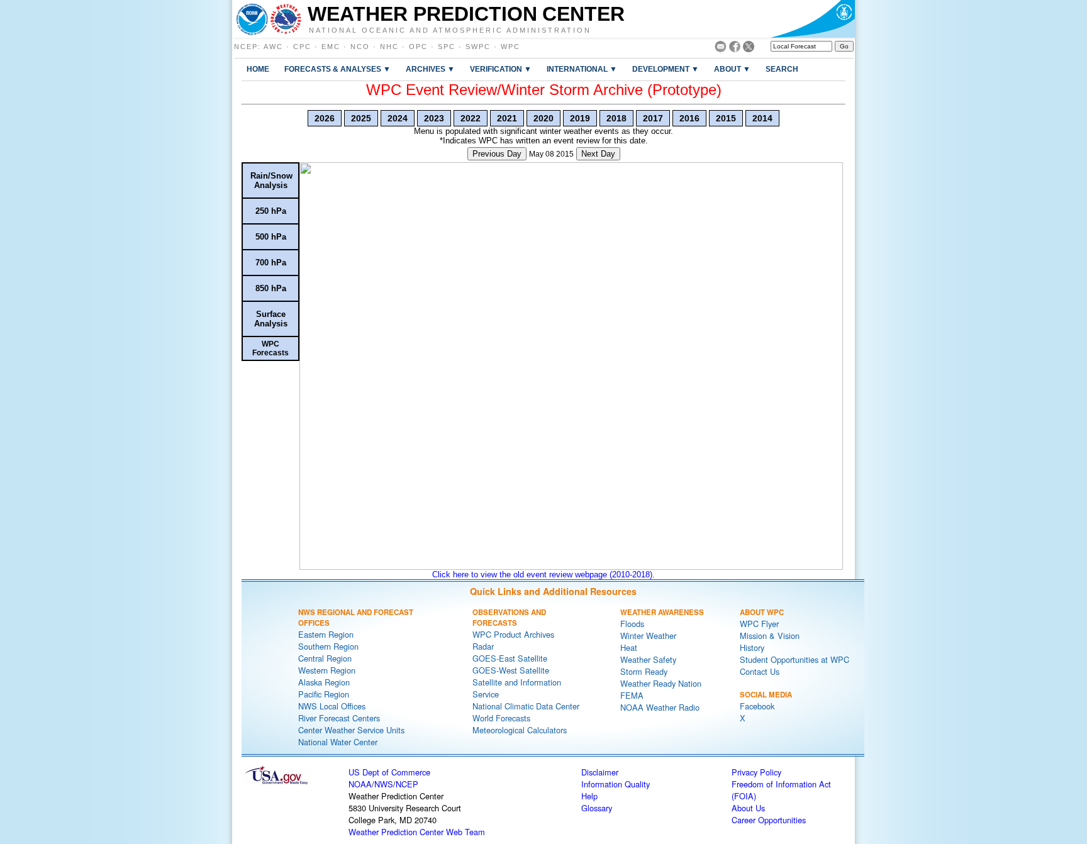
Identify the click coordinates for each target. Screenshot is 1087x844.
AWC (273, 46)
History (752, 647)
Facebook (757, 706)
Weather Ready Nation (660, 683)
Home (258, 69)
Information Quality (615, 784)
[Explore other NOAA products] (252, 19)
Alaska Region (324, 682)
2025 (361, 118)
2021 (507, 118)
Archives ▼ (430, 69)
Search (782, 69)
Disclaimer (599, 772)
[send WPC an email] (721, 48)
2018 (616, 118)
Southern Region (328, 646)
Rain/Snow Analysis (271, 180)
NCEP (246, 46)
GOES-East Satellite (509, 658)
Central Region (325, 658)
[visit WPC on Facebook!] (734, 48)
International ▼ (582, 69)
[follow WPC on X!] (748, 48)
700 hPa (270, 262)
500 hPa (270, 237)
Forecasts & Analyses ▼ (337, 69)
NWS (383, 784)
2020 (543, 118)
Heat (628, 647)
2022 (470, 118)
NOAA (360, 784)
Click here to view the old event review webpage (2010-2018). (543, 574)
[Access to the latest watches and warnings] (286, 19)
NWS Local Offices (331, 706)
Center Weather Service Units (351, 730)
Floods (632, 624)
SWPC (478, 46)
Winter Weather (648, 635)
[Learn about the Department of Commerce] (812, 19)
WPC (510, 46)
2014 (762, 118)
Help (589, 796)
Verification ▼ (501, 69)
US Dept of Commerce (389, 772)
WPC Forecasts (270, 348)
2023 (434, 118)
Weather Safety (648, 659)
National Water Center (337, 742)
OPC (418, 46)
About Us (748, 808)
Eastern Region (326, 634)
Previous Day (496, 153)
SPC (446, 46)
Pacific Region (323, 694)
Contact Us (759, 671)
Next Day (598, 153)
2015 (726, 118)
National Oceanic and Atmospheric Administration (450, 29)
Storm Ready (643, 671)
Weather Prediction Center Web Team (416, 832)
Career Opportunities (769, 820)
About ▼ (732, 69)
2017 (653, 118)
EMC (330, 46)
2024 (397, 118)
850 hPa (270, 288)
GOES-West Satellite (510, 670)
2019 (580, 118)
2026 (325, 118)
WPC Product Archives (513, 634)
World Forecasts (501, 718)
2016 (689, 118)
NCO (360, 46)
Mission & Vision (770, 635)
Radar (483, 646)
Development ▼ (665, 69)
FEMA (632, 695)
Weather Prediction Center (466, 14)
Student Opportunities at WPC (794, 659)
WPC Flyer (759, 624)
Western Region (326, 670)
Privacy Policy (756, 772)
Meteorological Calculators (519, 730)
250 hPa (270, 211)
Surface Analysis (270, 318)
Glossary (596, 808)
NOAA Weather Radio (660, 707)
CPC (302, 46)
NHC (389, 46)
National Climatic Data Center (525, 706)
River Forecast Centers (339, 718)
